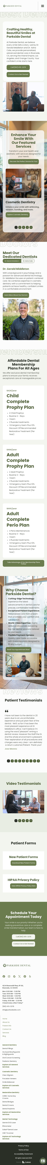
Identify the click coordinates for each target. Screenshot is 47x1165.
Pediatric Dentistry (9, 1061)
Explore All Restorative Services (11, 1113)
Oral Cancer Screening (11, 1058)
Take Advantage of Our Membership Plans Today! (23, 563)
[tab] (12, 261)
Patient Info (7, 1026)
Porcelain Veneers (9, 1078)
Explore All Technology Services (11, 1138)
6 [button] (27, 761)
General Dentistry (9, 1045)
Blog (4, 1036)
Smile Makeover (8, 1082)
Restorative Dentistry (10, 1092)
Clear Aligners (7, 1075)
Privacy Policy (23, 1146)
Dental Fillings (7, 1048)
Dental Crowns (8, 1105)
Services (6, 1033)
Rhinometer (6, 1126)
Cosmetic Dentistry (10, 1072)
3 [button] (23, 227)
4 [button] (27, 227)
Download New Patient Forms (23, 863)
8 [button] (34, 761)
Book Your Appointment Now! (18, 649)
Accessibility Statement (23, 1154)
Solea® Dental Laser (10, 1129)
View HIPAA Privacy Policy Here (23, 886)
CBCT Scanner (7, 1133)
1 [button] (8, 761)
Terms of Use (24, 1150)
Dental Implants (8, 1109)
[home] (12, 6)
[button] (42, 6)
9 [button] (38, 761)
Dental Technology (10, 1119)
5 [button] (23, 761)
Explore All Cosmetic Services (10, 1087)
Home (5, 1019)
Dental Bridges (8, 1102)
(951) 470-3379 (8, 1006)
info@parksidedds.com (11, 1010)
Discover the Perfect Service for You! (23, 161)
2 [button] (19, 227)
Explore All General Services (10, 1066)
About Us (6, 1022)
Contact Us (7, 1029)
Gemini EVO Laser (9, 1122)
